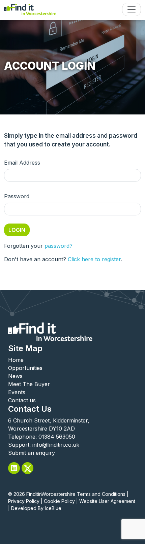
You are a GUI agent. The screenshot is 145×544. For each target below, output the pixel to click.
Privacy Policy (23, 501)
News (15, 376)
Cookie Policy (59, 501)
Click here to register (94, 259)
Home (16, 359)
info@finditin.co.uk (55, 444)
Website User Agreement (107, 501)
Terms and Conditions (101, 494)
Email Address (22, 162)
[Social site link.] (14, 468)
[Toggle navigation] (131, 9)
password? (58, 245)
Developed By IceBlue (36, 508)
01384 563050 (56, 436)
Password (16, 196)
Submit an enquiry (31, 452)
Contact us (22, 400)
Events (16, 392)
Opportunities (25, 368)
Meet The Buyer (29, 384)
